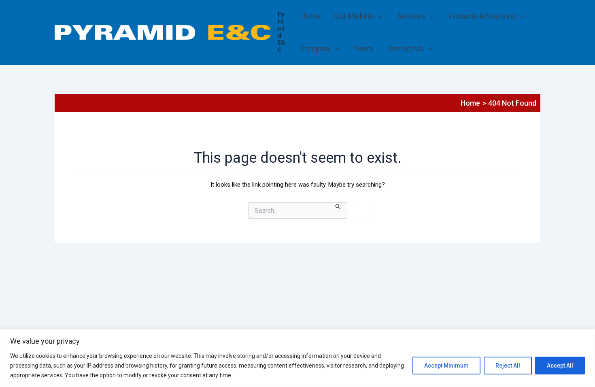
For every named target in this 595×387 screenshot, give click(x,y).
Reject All (507, 365)
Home (310, 16)
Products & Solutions (482, 16)
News (363, 48)
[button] (378, 16)
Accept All (560, 365)
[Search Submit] (338, 206)
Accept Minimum (446, 365)
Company (315, 48)
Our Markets (354, 16)
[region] (297, 358)
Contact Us (405, 48)
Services (411, 16)
